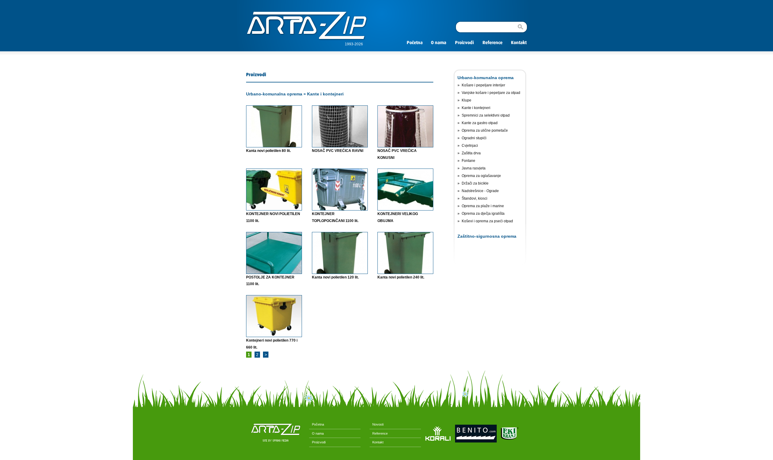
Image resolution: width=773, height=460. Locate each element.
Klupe (466, 100)
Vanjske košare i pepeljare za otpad (491, 93)
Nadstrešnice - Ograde (480, 191)
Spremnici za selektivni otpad (486, 115)
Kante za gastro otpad (480, 123)
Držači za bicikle (475, 183)
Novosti (376, 424)
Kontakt (376, 442)
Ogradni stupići (474, 138)
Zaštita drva (471, 153)
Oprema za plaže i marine (483, 206)
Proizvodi (317, 442)
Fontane (468, 161)
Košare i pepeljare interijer (483, 85)
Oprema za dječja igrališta (483, 213)
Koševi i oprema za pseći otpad (487, 221)
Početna (316, 424)
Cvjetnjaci (470, 145)
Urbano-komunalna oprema (274, 94)
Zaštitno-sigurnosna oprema (486, 236)
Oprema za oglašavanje (481, 176)
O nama (316, 433)
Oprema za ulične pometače (485, 130)
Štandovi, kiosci (474, 198)
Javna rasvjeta (474, 168)
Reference (379, 433)
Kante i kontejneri (325, 94)
